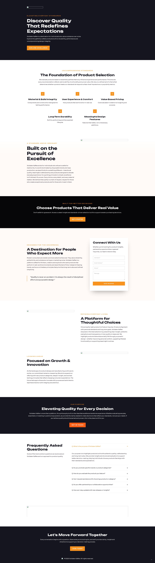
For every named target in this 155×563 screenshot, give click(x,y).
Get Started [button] (77, 219)
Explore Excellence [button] (38, 48)
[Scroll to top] (151, 559)
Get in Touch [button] (77, 425)
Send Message (109, 283)
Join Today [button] (77, 548)
